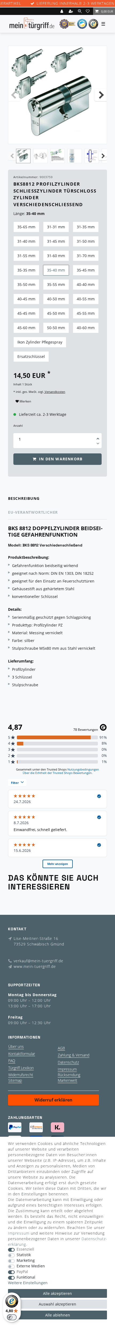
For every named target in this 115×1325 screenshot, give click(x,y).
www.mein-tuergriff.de (35, 966)
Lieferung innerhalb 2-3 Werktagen (75, 3)
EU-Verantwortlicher (33, 512)
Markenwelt (67, 1080)
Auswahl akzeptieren (57, 1304)
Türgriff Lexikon (21, 1067)
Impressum (67, 1069)
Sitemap (15, 1080)
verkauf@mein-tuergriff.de (38, 960)
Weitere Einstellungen (28, 1283)
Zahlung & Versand (73, 1054)
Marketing (26, 1260)
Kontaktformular (21, 1053)
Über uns (16, 1046)
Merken (25, 401)
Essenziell (25, 1249)
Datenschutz (68, 1062)
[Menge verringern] (98, 444)
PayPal (22, 1272)
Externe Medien (31, 1266)
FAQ (11, 1060)
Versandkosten (54, 392)
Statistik (24, 1255)
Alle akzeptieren (57, 1293)
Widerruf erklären (53, 1100)
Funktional (26, 1277)
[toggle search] (80, 11)
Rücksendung (69, 1074)
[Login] (62, 11)
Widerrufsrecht (20, 1074)
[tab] (57, 499)
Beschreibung (24, 498)
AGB (61, 1048)
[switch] (12, 1317)
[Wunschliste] (88, 11)
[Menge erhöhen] (98, 437)
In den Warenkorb (60, 458)
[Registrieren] (71, 11)
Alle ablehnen (57, 1315)
